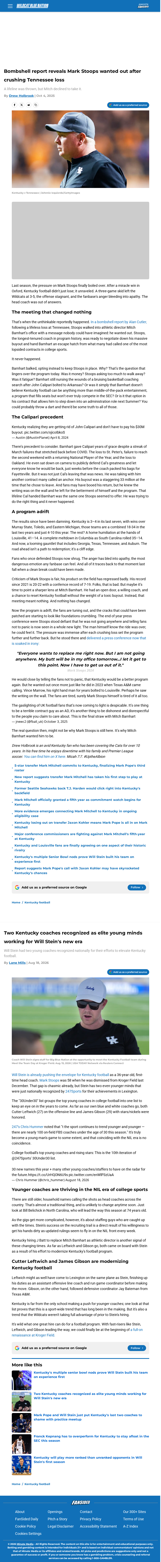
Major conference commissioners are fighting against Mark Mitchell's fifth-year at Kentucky (80, 836)
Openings (55, 1512)
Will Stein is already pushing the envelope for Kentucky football (61, 1075)
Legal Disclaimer (61, 1526)
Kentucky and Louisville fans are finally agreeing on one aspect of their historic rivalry (80, 848)
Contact (86, 1512)
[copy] (35, 105)
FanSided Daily (26, 1519)
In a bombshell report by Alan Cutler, (118, 322)
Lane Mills (17, 963)
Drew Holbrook (21, 96)
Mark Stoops (49, 1080)
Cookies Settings (28, 1533)
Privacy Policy (90, 1519)
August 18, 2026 (77, 1180)
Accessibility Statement (98, 1526)
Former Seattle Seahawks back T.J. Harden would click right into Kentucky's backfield (77, 791)
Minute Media (25, 1544)
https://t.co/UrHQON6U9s (48, 1175)
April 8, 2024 (59, 437)
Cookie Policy (25, 1526)
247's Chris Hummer (27, 1127)
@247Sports (21, 1158)
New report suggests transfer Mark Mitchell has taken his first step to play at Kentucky (78, 779)
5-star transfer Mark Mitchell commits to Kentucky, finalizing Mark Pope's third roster (80, 768)
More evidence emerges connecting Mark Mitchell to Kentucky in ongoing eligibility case (76, 813)
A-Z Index (130, 1526)
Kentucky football (37, 902)
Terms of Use (133, 1519)
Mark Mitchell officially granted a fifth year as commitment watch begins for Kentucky (78, 802)
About (20, 1512)
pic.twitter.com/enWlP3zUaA (91, 1175)
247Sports (73, 1091)
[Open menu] (10, 6)
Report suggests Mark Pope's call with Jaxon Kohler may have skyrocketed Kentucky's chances (77, 870)
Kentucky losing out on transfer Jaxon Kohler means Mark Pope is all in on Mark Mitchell (81, 825)
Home (16, 902)
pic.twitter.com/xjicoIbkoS (44, 432)
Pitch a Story (57, 1519)
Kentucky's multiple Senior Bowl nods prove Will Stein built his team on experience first (74, 859)
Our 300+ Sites (134, 1512)
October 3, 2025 (56, 721)
